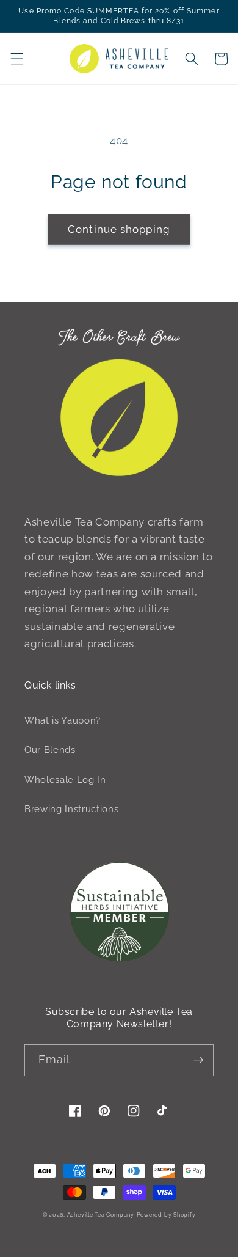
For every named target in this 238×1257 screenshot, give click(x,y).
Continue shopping (119, 229)
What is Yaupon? (62, 720)
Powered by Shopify (166, 1214)
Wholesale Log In (65, 779)
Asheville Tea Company (100, 1214)
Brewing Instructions (71, 809)
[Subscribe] (198, 1060)
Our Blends (50, 749)
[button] (16, 58)
